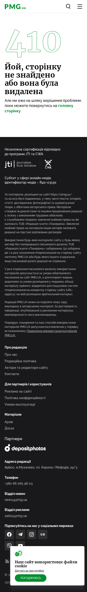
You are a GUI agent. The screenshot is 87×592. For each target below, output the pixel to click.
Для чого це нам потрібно (29, 570)
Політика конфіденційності (25, 398)
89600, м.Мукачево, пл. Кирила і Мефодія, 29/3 (41, 467)
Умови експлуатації (20, 404)
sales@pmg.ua (16, 516)
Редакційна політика (20, 361)
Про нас (11, 354)
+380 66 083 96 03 (19, 483)
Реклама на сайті (18, 391)
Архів (9, 422)
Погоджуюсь (30, 578)
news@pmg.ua (16, 500)
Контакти (12, 374)
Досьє (9, 428)
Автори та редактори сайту (26, 368)
